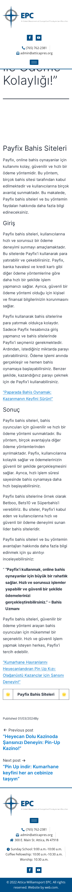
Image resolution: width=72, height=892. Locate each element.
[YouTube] (38, 38)
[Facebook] (30, 38)
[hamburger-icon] (34, 62)
